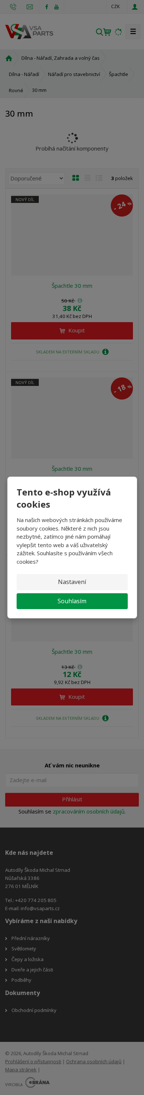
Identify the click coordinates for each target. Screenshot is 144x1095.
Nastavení (72, 582)
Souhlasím (72, 601)
